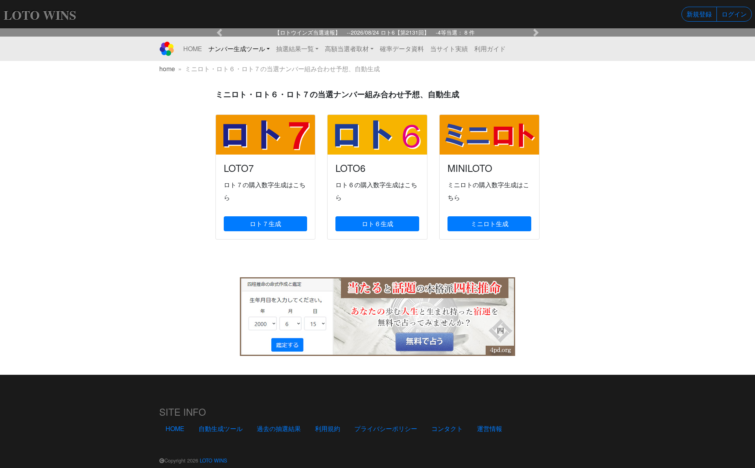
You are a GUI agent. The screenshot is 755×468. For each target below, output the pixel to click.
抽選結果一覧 (295, 48)
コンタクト (447, 428)
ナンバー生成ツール (236, 48)
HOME (192, 48)
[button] (219, 32)
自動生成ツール (221, 428)
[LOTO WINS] (167, 49)
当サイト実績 (449, 48)
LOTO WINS (213, 460)
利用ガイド (490, 48)
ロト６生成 (377, 223)
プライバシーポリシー (385, 428)
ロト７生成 (265, 223)
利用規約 (327, 428)
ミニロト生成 (489, 223)
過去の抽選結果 (279, 428)
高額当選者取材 (347, 48)
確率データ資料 (402, 48)
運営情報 (489, 428)
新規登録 (699, 13)
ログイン (734, 13)
